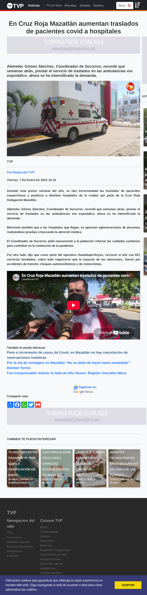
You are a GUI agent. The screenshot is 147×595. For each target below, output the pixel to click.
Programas (15, 551)
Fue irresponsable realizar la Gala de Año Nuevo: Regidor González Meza (66, 373)
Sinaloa (85, 5)
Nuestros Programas (55, 550)
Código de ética (51, 572)
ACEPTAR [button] (128, 585)
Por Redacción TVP (21, 172)
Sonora (98, 5)
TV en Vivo (54, 5)
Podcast (13, 555)
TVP (10, 532)
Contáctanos (49, 531)
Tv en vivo (14, 537)
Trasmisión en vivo (53, 554)
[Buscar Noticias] (129, 5)
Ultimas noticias (18, 542)
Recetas (71, 5)
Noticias (34, 5)
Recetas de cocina (20, 546)
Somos (45, 536)
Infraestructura (50, 559)
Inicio (44, 527)
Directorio (47, 540)
